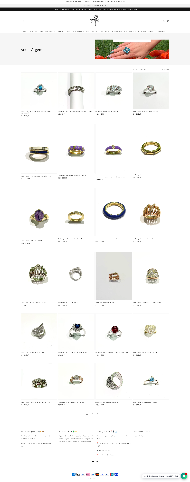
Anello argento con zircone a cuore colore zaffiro (72, 352)
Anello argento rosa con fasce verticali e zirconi (147, 239)
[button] (23, 21)
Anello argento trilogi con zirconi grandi (107, 111)
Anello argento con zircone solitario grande (145, 111)
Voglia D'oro (92, 478)
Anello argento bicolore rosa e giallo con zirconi (147, 302)
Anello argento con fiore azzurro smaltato (145, 402)
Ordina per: (133, 69)
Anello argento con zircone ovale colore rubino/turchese (111, 352)
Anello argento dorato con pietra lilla (31, 241)
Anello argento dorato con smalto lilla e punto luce (110, 177)
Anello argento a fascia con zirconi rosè (107, 402)
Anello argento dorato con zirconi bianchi (70, 239)
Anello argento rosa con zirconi (104, 302)
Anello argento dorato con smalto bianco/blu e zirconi (37, 176)
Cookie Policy (138, 436)
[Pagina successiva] (103, 413)
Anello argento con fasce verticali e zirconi (33, 302)
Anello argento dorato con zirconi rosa (144, 175)
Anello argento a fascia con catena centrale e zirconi (36, 402)
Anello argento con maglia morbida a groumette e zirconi (75, 111)
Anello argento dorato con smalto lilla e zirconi (72, 175)
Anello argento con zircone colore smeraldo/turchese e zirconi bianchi (37, 112)
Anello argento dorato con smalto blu (106, 239)
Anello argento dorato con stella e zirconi (33, 352)
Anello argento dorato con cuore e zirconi (145, 352)
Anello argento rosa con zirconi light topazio (71, 402)
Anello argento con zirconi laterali (68, 302)
